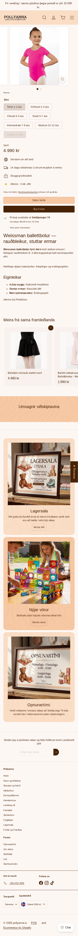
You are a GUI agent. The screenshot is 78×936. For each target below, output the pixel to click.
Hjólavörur (8, 790)
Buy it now (39, 209)
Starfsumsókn (10, 864)
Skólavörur (8, 815)
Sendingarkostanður (28, 192)
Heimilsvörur (9, 800)
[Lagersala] (39, 474)
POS (34, 922)
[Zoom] (62, 79)
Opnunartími (9, 844)
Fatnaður (7, 810)
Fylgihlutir (8, 820)
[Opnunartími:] (39, 668)
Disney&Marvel (11, 795)
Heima (6, 93)
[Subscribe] (56, 752)
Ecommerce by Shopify (17, 927)
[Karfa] (62, 17)
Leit (5, 859)
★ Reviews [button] (74, 471)
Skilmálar (8, 854)
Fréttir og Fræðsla (12, 830)
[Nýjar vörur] (39, 572)
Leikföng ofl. (9, 805)
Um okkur (8, 849)
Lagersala (8, 825)
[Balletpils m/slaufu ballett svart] (28, 355)
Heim (6, 776)
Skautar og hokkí (12, 785)
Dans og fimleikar (12, 781)
